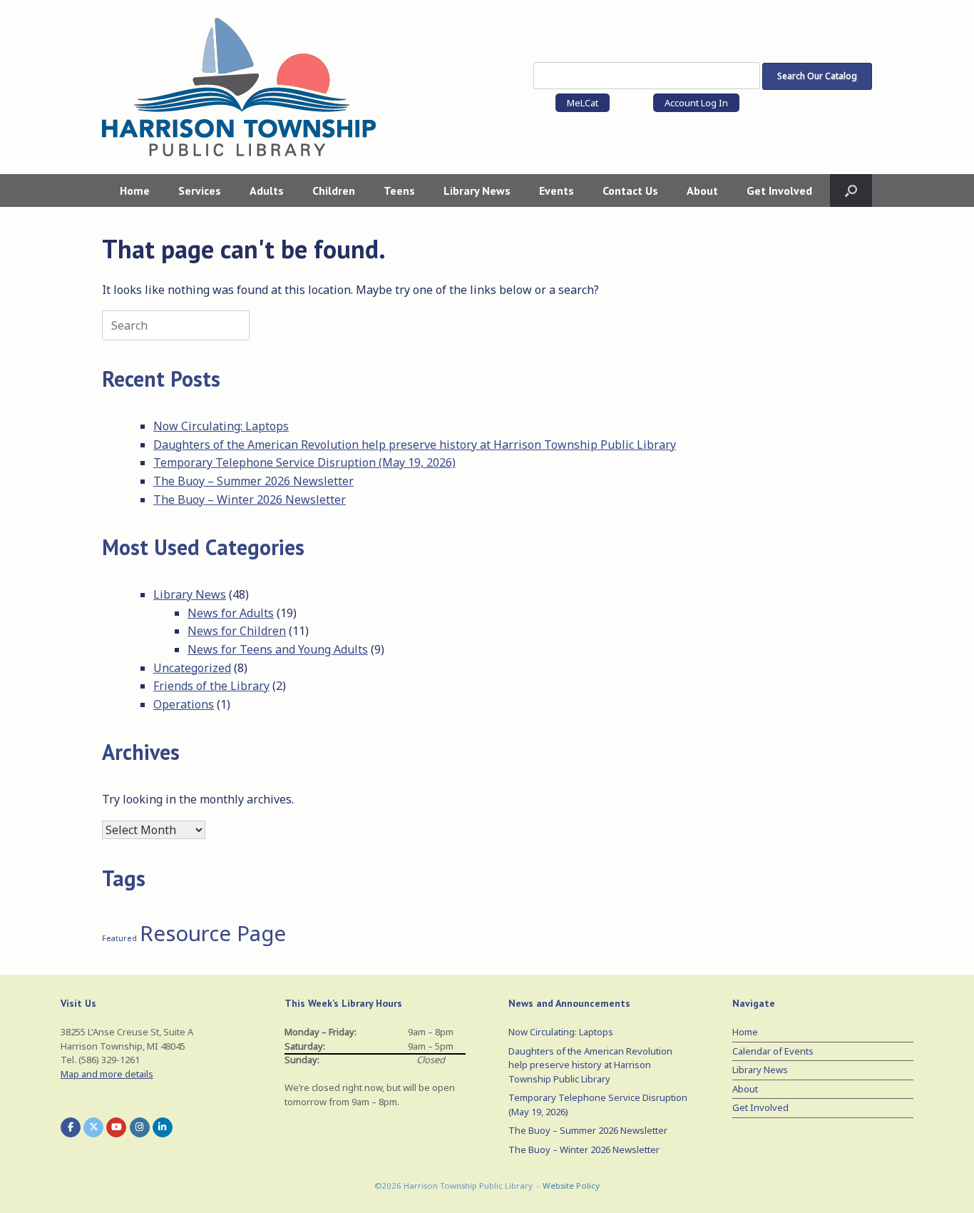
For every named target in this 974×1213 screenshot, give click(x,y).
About (702, 190)
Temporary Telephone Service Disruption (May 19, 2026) (304, 462)
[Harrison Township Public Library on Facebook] (71, 1127)
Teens (399, 190)
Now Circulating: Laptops (221, 426)
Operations (183, 704)
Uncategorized (192, 668)
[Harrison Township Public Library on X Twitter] (93, 1127)
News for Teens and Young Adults (278, 649)
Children (333, 190)
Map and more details (107, 1073)
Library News (477, 190)
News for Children (237, 631)
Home (135, 190)
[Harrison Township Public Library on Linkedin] (163, 1127)
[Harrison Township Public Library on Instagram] (140, 1127)
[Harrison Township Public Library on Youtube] (116, 1127)
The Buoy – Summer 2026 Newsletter (253, 481)
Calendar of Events (773, 1051)
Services (199, 190)
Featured (119, 938)
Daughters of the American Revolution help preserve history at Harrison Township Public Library (414, 444)
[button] (851, 190)
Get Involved (779, 190)
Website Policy (571, 1185)
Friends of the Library (211, 686)
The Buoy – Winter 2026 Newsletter (249, 499)
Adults (267, 190)
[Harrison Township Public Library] (239, 87)
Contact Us (630, 190)
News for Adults (231, 613)
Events (556, 190)
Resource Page (213, 933)
